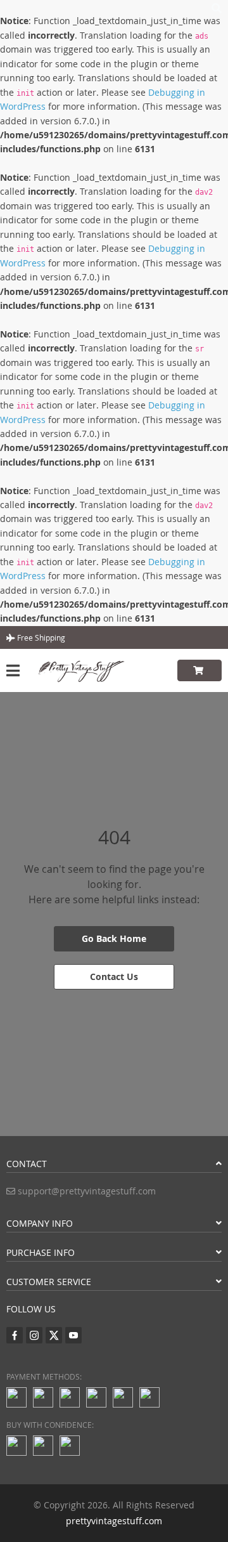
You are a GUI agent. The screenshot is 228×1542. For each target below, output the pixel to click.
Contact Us (114, 976)
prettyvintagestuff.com (114, 1521)
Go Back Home (114, 938)
